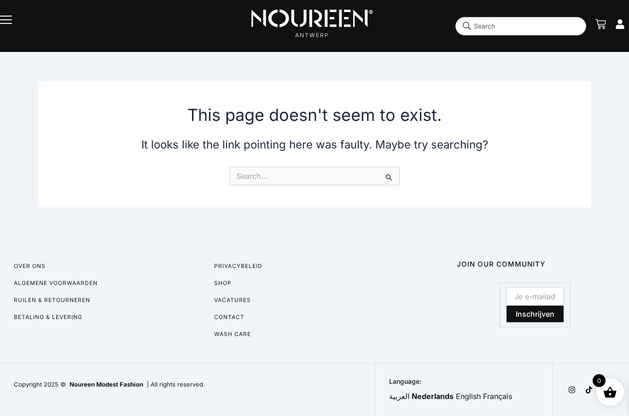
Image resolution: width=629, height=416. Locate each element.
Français (497, 396)
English (468, 396)
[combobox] (520, 26)
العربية (399, 396)
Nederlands (433, 396)
